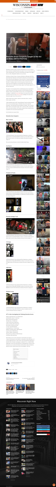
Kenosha (13, 369)
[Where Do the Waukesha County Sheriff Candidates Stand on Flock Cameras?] (43, 242)
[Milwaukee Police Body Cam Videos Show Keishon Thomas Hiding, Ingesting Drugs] (8, 439)
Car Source (15, 353)
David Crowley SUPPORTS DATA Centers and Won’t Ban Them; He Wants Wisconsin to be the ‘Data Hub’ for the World (42, 152)
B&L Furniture (15, 352)
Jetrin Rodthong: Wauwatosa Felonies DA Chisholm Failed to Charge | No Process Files (30, 452)
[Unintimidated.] (28, 5)
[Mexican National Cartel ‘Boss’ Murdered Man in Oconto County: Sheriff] (23, 415)
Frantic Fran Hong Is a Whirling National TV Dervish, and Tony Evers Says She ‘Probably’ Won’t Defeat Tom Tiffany (43, 253)
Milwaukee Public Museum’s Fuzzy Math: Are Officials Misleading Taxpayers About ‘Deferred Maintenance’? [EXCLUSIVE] (30, 447)
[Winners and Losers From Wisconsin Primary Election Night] (43, 168)
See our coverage (19, 94)
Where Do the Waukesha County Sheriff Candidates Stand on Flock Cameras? (43, 244)
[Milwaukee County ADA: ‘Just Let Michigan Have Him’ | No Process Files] (23, 473)
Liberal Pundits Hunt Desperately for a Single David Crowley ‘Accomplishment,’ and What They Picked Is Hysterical (42, 142)
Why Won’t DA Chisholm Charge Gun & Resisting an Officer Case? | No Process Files (30, 464)
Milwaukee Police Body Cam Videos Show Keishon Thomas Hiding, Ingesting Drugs (15, 440)
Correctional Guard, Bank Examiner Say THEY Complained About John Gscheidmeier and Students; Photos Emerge (43, 188)
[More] (32, 67)
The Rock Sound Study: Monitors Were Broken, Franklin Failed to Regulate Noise (30, 428)
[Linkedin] (12, 373)
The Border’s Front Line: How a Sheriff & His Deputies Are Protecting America (30, 411)
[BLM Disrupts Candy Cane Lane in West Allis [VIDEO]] (8, 467)
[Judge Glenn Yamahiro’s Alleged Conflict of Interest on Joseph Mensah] (23, 456)
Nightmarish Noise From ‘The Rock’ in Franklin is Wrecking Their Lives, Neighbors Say (30, 432)
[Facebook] (11, 365)
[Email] (14, 373)
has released (28, 69)
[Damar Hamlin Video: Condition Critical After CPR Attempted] (8, 444)
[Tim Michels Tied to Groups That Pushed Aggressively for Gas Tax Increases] (8, 476)
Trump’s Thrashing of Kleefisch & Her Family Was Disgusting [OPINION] (15, 458)
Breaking (13, 54)
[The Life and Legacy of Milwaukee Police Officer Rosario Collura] (23, 460)
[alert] (43, 66)
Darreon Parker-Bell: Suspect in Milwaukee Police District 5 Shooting (15, 463)
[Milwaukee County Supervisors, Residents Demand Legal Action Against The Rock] (23, 423)
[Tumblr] (16, 373)
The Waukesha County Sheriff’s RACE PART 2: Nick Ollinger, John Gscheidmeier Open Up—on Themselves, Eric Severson (42, 207)
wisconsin (16, 369)
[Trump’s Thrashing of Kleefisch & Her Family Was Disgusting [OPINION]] (8, 458)
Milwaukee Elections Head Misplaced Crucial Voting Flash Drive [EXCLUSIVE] (15, 425)
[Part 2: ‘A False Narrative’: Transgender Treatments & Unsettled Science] (23, 436)
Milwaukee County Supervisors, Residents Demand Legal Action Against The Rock (30, 423)
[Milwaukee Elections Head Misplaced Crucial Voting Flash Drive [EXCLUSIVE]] (8, 425)
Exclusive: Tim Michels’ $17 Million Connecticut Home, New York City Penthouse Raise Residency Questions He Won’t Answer (15, 420)
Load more (43, 275)
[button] (2, 15)
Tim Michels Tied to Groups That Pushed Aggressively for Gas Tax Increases (15, 476)
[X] (11, 373)
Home (7, 19)
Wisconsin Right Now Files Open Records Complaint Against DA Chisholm (30, 469)
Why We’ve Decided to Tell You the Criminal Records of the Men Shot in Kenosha (15, 411)
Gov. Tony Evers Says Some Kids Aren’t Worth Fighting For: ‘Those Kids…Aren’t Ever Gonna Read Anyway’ (42, 106)
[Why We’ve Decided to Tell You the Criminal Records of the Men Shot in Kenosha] (8, 411)
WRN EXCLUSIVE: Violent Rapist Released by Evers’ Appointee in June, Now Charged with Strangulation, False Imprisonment (15, 471)
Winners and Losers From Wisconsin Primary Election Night (43, 171)
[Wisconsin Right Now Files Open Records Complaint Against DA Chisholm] (23, 468)
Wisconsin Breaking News (11, 19)
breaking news (9, 369)
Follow (48, 427)
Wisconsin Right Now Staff (40, 108)
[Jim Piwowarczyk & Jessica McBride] (6, 61)
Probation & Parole (16, 354)
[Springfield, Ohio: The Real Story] (23, 420)
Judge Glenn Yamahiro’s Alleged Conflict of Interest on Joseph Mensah (30, 456)
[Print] (7, 373)
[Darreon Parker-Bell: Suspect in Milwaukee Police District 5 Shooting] (8, 462)
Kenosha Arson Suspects (16, 351)
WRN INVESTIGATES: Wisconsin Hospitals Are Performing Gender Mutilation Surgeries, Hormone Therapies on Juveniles (30, 441)
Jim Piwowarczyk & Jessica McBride (12, 61)
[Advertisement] (28, 26)
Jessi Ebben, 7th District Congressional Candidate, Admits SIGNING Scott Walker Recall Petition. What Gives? (42, 234)
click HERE (45, 70)
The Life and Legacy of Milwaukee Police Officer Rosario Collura (29, 460)
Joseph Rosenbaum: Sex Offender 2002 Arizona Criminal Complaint (15, 415)
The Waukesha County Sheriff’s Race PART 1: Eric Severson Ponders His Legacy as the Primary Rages (43, 216)
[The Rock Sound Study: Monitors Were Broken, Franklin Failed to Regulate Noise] (23, 428)
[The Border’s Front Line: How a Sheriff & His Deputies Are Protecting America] (23, 411)
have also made (18, 93)
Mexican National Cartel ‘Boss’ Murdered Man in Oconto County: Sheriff (30, 415)
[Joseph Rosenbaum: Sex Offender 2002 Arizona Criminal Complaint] (8, 415)
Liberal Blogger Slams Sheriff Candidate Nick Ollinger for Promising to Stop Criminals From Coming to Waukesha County (42, 225)
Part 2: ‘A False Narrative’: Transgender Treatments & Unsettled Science (29, 436)
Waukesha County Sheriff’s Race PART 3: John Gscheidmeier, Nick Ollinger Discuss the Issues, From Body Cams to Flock (42, 197)
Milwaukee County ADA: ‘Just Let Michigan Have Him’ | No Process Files (30, 473)
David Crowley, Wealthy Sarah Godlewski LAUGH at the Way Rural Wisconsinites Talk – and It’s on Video (43, 161)
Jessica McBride (39, 172)
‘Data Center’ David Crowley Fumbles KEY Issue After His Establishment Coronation (42, 134)
